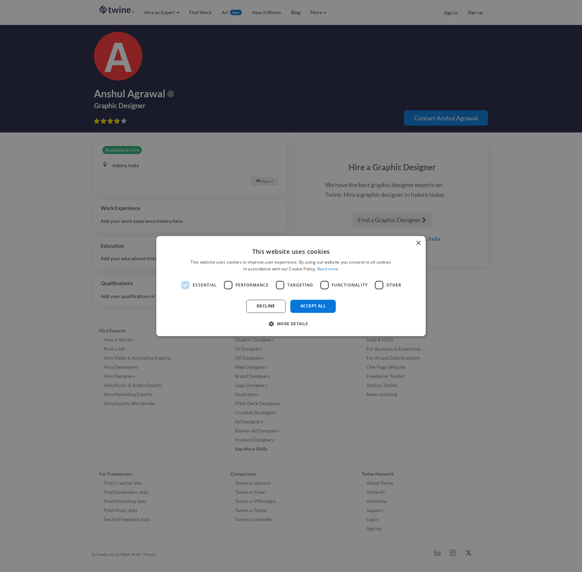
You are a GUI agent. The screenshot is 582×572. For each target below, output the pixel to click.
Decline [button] (266, 306)
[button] (291, 324)
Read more (328, 269)
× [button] (418, 243)
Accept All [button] (313, 306)
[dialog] (291, 286)
